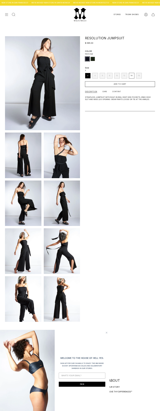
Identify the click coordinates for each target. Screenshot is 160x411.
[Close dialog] (106, 332)
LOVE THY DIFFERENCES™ (120, 391)
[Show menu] (6, 14)
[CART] (153, 14)
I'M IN (82, 384)
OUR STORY (114, 387)
